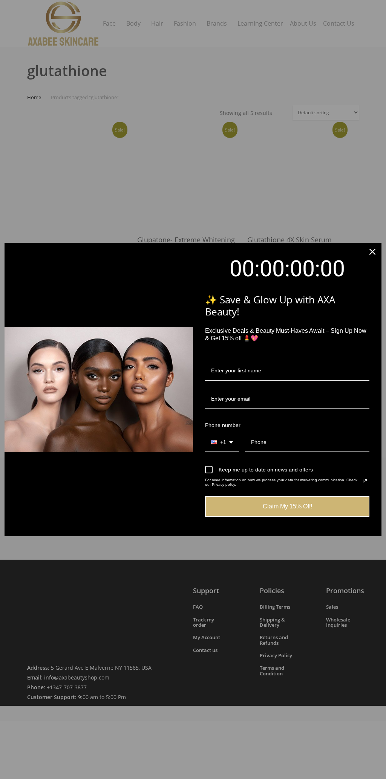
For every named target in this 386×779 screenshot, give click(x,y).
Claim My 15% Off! (287, 506)
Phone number (222, 425)
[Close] (372, 252)
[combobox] (222, 442)
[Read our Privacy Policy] (364, 481)
